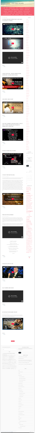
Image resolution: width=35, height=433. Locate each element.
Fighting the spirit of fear (7, 263)
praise (26, 244)
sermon (27, 248)
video (27, 212)
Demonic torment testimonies (15, 9)
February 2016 (27, 141)
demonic (29, 229)
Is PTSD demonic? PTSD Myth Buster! (21, 362)
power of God (29, 208)
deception (27, 227)
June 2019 (27, 80)
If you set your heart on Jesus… (8, 174)
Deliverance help (20, 375)
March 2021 (27, 45)
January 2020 (27, 68)
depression (27, 232)
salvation (30, 246)
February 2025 (27, 24)
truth (7, 368)
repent (29, 245)
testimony (30, 249)
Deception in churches (28, 197)
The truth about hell (21, 396)
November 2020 (27, 52)
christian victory (4, 356)
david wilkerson (29, 196)
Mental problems (29, 207)
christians (30, 222)
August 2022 (27, 32)
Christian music (27, 222)
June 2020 (27, 60)
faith (30, 234)
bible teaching (28, 189)
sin (28, 248)
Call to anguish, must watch (8, 287)
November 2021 (27, 37)
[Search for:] (29, 155)
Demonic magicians (21, 391)
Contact (19, 373)
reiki (28, 245)
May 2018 (27, 101)
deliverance (28, 198)
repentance (27, 246)
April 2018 (27, 103)
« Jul (26, 183)
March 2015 (27, 146)
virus (10, 368)
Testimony (25, 14)
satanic (27, 209)
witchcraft (29, 252)
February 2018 (27, 106)
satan (31, 208)
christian (28, 193)
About (19, 370)
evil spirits (29, 234)
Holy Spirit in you (20, 11)
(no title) (19, 358)
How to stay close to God (27, 11)
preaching (31, 244)
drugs (28, 233)
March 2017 (27, 121)
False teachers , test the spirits (22, 393)
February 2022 (27, 35)
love (30, 241)
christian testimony (27, 223)
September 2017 (27, 113)
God (28, 205)
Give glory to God (10, 11)
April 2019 (27, 83)
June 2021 (27, 42)
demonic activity (7, 359)
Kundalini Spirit (19, 406)
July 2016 (27, 134)
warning (29, 212)
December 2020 (27, 50)
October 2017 (27, 111)
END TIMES (9, 360)
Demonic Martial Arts (20, 383)
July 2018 (27, 98)
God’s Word (15, 11)
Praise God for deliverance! (7, 214)
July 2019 (27, 78)
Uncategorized (30, 211)
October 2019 (27, 73)
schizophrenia (30, 247)
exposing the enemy (27, 9)
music (31, 242)
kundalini (27, 241)
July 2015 (27, 144)
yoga (15, 368)
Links (18, 409)
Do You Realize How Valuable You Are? (9, 312)
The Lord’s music (30, 14)
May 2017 (27, 118)
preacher (29, 244)
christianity (28, 195)
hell (26, 238)
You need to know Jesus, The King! (9, 150)
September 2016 (27, 131)
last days (29, 241)
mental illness (28, 242)
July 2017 (27, 116)
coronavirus (29, 224)
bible (30, 188)
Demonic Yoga (21, 9)
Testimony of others (21, 424)
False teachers (29, 235)
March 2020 (27, 65)
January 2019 (27, 88)
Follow (19, 352)
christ (27, 191)
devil (31, 202)
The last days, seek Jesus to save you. (23, 421)
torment (5, 368)
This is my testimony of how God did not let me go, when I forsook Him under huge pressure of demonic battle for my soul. (12, 125)
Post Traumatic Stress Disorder (7, 14)
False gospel (5, 11)
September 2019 (27, 75)
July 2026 (27, 19)
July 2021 (27, 40)
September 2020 (27, 55)
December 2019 (27, 70)
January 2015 (27, 149)
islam (27, 238)
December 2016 (27, 126)
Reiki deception (17, 14)
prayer (28, 244)
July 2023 (27, 27)
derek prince (30, 232)
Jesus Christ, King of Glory (7, 99)
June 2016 (27, 136)
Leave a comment (7, 22)
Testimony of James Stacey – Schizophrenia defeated (23, 364)
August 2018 (27, 96)
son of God (13, 367)
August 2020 (27, 57)
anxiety (26, 216)
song (30, 248)
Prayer (13, 14)
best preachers (29, 216)
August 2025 (27, 22)
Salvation (21, 14)
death (14, 356)
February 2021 (27, 47)
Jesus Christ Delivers (17, 3)
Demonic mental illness (7, 9)
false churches (15, 360)
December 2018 (27, 90)
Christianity (28, 221)
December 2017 (27, 108)
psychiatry (27, 245)
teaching (28, 249)
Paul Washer (28, 243)
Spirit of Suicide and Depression (22, 378)
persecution (31, 243)
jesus (30, 205)
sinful (29, 248)
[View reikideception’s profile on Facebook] (29, 257)
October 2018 (27, 93)
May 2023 (27, 29)
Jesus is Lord (28, 206)
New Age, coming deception (21, 411)
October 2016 (27, 129)
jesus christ (4, 363)
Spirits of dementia (21, 381)
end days (29, 233)
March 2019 (27, 85)
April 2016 (27, 139)
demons (29, 201)
